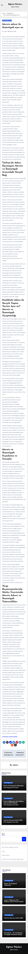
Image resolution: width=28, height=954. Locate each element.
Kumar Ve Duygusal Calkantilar (14, 785)
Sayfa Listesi (5, 855)
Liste (3, 851)
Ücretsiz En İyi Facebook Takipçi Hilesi (13, 859)
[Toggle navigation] (2, 5)
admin (5, 31)
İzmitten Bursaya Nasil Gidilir (13, 820)
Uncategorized (7, 20)
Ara (3, 834)
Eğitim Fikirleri (15, 4)
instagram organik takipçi (9, 736)
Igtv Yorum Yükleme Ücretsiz (10, 847)
